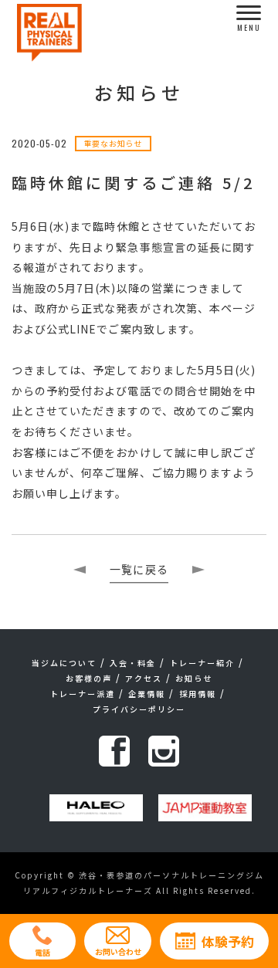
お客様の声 (89, 678)
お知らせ (193, 678)
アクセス (143, 678)
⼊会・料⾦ (133, 662)
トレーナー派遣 (82, 693)
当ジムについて (64, 662)
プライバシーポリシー (139, 709)
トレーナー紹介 (202, 662)
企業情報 (146, 693)
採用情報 (197, 693)
